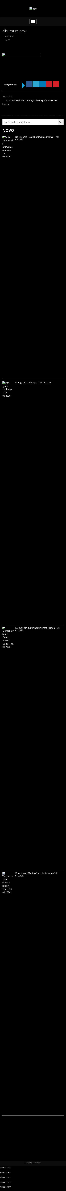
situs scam (5, 1167)
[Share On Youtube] (56, 84)
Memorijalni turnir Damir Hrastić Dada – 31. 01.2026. (37, 629)
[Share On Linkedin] (42, 84)
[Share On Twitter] (36, 84)
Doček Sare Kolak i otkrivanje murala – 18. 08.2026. (37, 138)
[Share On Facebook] (29, 84)
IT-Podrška (36, 1162)
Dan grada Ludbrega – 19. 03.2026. (33, 382)
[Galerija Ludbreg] (33, 8)
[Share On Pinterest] (49, 84)
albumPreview (14, 31)
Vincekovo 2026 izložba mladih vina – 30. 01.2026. (36, 874)
